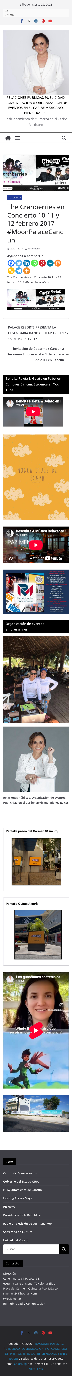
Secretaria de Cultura (17, 1232)
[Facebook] (11, 263)
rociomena (34, 248)
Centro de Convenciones (20, 1173)
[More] (26, 270)
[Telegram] (18, 270)
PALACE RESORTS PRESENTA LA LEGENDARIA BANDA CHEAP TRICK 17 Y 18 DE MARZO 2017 (38, 333)
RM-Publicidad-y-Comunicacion (24, 1303)
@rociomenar (12, 1298)
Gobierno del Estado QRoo (21, 1181)
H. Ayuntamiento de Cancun (22, 1190)
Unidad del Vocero (15, 1240)
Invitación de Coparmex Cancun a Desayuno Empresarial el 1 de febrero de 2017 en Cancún (35, 354)
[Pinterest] (42, 263)
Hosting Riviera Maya (17, 1198)
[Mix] (57, 263)
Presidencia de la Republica (22, 1215)
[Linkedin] (26, 263)
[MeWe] (50, 263)
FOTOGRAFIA (15, 197)
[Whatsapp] (34, 263)
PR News (9, 1206)
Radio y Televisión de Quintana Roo (27, 1223)
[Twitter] (18, 263)
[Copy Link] (11, 270)
